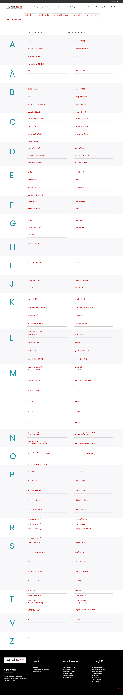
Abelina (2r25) (80, 41)
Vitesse (77, 619)
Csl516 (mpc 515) (34, 142)
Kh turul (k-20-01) (81, 315)
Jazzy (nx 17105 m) (34, 281)
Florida (77, 208)
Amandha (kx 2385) (35, 56)
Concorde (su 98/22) (82, 126)
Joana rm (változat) (82, 281)
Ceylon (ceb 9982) (81, 119)
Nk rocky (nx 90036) (82, 435)
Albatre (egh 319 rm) (35, 49)
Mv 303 (77, 412)
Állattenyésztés (74, 7)
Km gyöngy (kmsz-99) (36, 324)
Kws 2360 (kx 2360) (81, 324)
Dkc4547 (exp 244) (82, 155)
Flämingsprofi (33, 202)
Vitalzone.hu (67, 670)
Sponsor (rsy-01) (34, 581)
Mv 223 (77, 401)
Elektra (30, 172)
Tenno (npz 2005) (81, 596)
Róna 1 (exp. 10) (80, 524)
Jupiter (30, 287)
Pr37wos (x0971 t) (34, 500)
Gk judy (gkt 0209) (34, 227)
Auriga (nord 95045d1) (36, 64)
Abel (29, 41)
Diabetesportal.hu (69, 672)
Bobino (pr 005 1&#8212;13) (37, 104)
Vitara (30, 619)
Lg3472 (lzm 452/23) (35, 359)
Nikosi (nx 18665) (34, 435)
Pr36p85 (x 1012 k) (34, 490)
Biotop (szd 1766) (81, 97)
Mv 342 (30, 422)
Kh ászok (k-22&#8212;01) (84, 307)
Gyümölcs (31, 234)
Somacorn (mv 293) (35, 571)
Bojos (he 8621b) (34, 112)
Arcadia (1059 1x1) (81, 56)
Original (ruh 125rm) (35, 453)
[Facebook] (118, 688)
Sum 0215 (78, 581)
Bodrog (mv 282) (81, 104)
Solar (30, 562)
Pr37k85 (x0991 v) (81, 490)
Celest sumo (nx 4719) (36, 119)
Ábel (29, 71)
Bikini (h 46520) (80, 89)
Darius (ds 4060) (34, 148)
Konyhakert (114, 7)
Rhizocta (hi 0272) (34, 524)
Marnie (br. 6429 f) (34, 380)
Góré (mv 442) (80, 227)
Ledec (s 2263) (33, 351)
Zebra (30, 638)
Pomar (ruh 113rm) (81, 471)
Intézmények (29, 15)
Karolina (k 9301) (80, 299)
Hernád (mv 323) (34, 244)
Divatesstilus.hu (68, 674)
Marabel (78, 370)
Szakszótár (76, 15)
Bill (29, 97)
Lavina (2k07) (79, 334)
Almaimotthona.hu (69, 668)
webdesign (18, 676)
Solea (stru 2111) (80, 562)
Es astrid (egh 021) (34, 187)
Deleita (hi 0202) (80, 148)
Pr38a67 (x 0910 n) (81, 500)
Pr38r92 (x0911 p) (81, 510)
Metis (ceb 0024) (34, 391)
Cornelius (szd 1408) (35, 134)
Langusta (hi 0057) (34, 334)
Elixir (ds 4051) (80, 172)
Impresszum (37, 672)
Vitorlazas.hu (67, 677)
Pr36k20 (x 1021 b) (81, 481)
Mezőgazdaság (38, 7)
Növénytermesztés (50, 7)
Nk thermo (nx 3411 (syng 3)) (38, 441)
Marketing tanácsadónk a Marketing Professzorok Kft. (15, 679)
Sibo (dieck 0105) (81, 552)
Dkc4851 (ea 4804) (81, 163)
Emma (77, 180)
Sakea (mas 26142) (35, 543)
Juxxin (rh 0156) (80, 287)
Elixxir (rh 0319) (33, 180)
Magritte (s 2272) (34, 370)
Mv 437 (77, 422)
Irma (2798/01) (80, 262)
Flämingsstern (80, 202)
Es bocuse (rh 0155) (82, 187)
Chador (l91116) (33, 126)
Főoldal (6, 19)
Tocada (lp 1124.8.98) (35, 603)
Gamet (30, 220)
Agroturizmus (105, 7)
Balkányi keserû (33, 89)
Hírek (97, 7)
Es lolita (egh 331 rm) (35, 195)
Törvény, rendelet (91, 15)
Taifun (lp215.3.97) (34, 596)
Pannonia (31, 471)
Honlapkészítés (9, 676)
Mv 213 (30, 401)
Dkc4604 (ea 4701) (35, 163)
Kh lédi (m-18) (33, 315)
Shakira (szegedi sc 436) (36, 552)
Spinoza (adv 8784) (82, 571)
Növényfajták (114, 1)
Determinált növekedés (36, 155)
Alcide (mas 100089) (82, 49)
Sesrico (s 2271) (80, 543)
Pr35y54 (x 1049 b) (34, 481)
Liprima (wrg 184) (81, 359)
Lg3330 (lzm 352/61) (82, 351)
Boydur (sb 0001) (81, 112)
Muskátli (77, 391)
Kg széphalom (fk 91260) (36, 307)
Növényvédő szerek (61, 15)
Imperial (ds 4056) (34, 262)
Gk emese (78, 220)
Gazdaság (91, 7)
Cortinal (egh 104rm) (82, 134)
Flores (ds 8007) (34, 208)
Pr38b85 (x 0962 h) (35, 510)
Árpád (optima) (80, 71)
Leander (77, 343)
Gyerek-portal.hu (68, 676)
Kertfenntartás (63, 7)
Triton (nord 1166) (81, 603)
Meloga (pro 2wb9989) (83, 380)
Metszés (83, 7)
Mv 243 (30, 412)
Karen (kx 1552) (33, 299)
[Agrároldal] (14, 6)
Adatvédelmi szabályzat (41, 670)
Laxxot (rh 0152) (33, 343)
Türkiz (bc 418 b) (34, 610)
